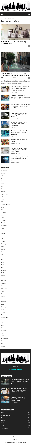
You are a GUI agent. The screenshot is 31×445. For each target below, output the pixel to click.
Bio (1, 186)
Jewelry (3, 275)
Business (3, 191)
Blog (2, 188)
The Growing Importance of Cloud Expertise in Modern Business (19, 158)
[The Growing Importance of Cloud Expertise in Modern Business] (5, 159)
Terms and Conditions (11, 442)
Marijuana (3, 280)
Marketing (3, 283)
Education (3, 220)
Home (2, 18)
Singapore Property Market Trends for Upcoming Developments (19, 123)
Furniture (3, 241)
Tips (2, 333)
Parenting (3, 307)
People (2, 309)
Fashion (3, 230)
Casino (2, 199)
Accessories (4, 170)
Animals (3, 173)
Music (2, 299)
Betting (2, 183)
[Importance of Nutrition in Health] (5, 142)
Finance (3, 236)
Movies (2, 293)
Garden (2, 251)
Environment (4, 225)
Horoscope (3, 270)
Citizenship (3, 212)
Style (2, 328)
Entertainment (4, 223)
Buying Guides (4, 194)
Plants (2, 314)
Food (2, 238)
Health (2, 262)
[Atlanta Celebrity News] (15, 6)
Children (3, 209)
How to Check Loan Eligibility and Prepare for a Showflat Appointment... (19, 149)
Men (2, 286)
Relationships (4, 317)
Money (2, 291)
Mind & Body (4, 288)
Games (2, 246)
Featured (3, 233)
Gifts (2, 254)
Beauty (2, 181)
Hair (2, 259)
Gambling (3, 244)
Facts (2, 228)
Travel (2, 335)
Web (2, 343)
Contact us (15, 436)
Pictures (3, 312)
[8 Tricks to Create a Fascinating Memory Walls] (15, 32)
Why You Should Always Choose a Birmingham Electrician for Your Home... (20, 106)
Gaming (3, 249)
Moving (2, 296)
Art (1, 178)
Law (2, 278)
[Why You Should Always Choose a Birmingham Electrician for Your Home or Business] (5, 107)
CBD (2, 202)
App (2, 175)
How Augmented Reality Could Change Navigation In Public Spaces (15, 74)
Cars (2, 196)
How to (2, 272)
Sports (2, 325)
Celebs (2, 207)
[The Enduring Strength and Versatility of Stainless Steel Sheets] (5, 115)
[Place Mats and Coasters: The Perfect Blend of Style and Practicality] (5, 133)
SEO (2, 320)
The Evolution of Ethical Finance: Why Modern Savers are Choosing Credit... (20, 97)
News (2, 304)
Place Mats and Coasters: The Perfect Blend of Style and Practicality (20, 132)
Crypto (2, 217)
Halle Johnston (4, 46)
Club (2, 215)
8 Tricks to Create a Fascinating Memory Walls (13, 42)
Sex (2, 322)
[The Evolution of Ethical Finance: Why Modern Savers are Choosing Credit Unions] (5, 98)
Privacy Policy (22, 442)
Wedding (3, 346)
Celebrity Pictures (5, 204)
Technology (4, 330)
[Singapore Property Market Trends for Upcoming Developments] (5, 124)
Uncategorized (4, 338)
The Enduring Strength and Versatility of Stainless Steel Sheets (19, 114)
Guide (2, 257)
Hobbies (3, 265)
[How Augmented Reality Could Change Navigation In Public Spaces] (15, 61)
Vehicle (2, 341)
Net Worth (3, 301)
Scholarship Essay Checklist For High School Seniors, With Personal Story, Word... (20, 88)
